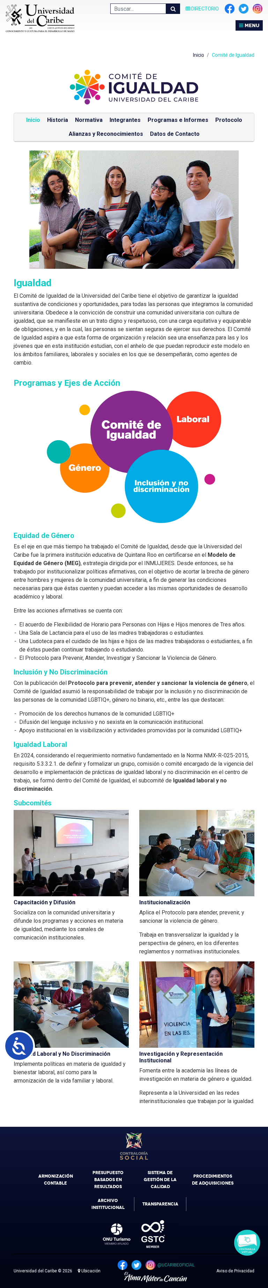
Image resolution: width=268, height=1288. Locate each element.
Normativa (89, 120)
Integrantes (125, 120)
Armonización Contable (55, 1179)
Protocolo (228, 120)
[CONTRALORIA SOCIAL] (134, 1146)
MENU (251, 25)
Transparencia (160, 1204)
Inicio (198, 55)
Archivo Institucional (108, 1204)
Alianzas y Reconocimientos (106, 134)
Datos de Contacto (175, 134)
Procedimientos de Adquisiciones (212, 1179)
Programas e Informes (178, 120)
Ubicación (90, 1271)
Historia (57, 120)
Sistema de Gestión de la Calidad (160, 1179)
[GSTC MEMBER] (148, 1234)
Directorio (204, 8)
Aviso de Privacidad (235, 1271)
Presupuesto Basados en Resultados (108, 1179)
